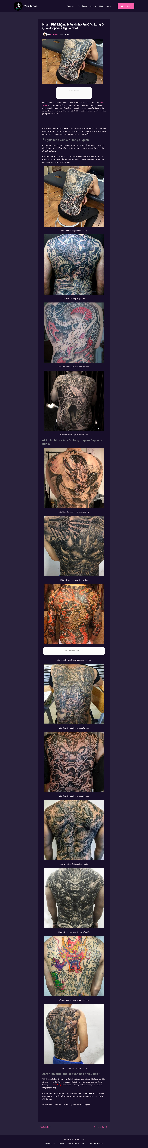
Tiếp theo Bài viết (102, 1127)
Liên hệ (108, 6)
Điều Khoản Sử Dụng (76, 1143)
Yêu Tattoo (31, 6)
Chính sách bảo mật (95, 1143)
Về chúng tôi (82, 6)
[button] (124, 6)
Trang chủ (70, 6)
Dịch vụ (93, 6)
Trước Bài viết (44, 1127)
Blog (101, 6)
